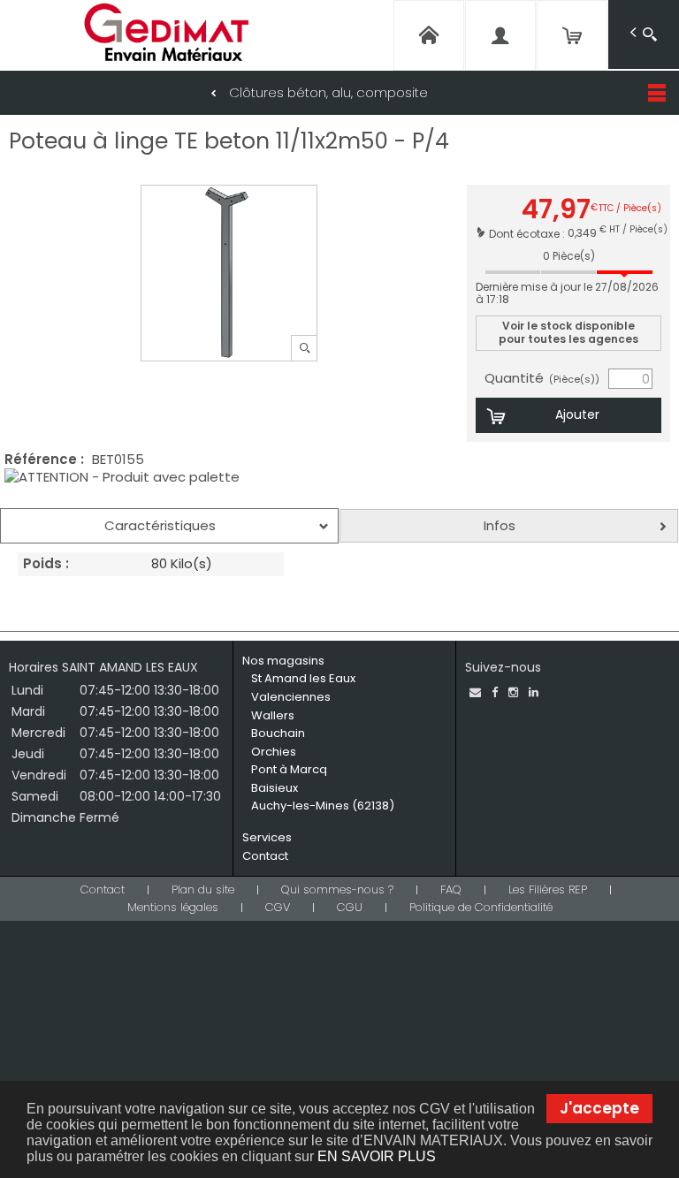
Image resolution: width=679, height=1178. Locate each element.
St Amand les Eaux (303, 678)
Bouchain (278, 733)
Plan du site (203, 889)
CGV (277, 907)
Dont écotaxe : (528, 232)
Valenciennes (291, 696)
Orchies (273, 751)
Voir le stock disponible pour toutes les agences (568, 332)
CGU (349, 907)
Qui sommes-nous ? (337, 889)
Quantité (541, 378)
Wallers (272, 715)
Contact (265, 855)
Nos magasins (283, 660)
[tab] (169, 525)
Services (267, 837)
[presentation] (169, 526)
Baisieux (274, 787)
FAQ (451, 889)
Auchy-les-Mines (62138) (322, 805)
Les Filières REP (547, 889)
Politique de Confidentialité (481, 907)
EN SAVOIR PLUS (376, 1156)
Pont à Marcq (289, 769)
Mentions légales (172, 907)
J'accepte (599, 1108)
